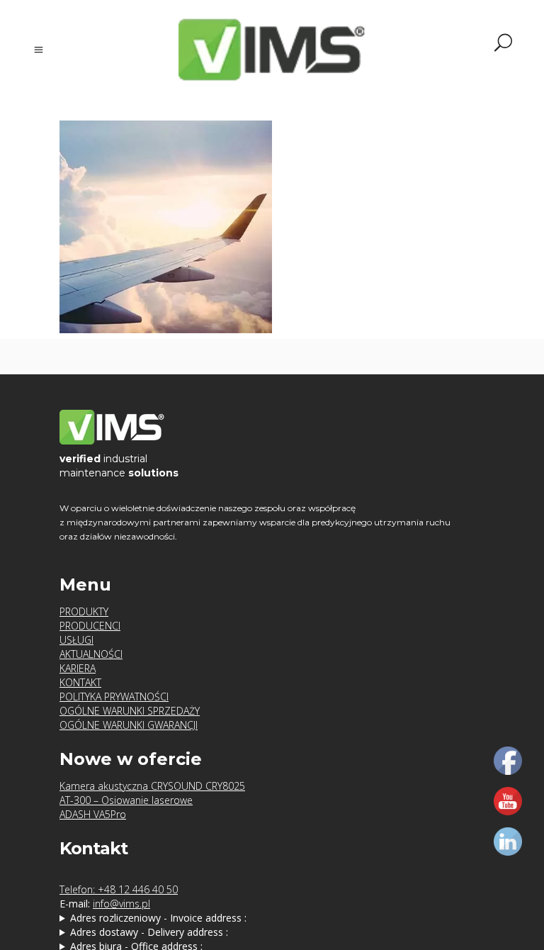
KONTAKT (80, 682)
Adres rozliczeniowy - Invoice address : (158, 917)
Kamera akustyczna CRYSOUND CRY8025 (152, 786)
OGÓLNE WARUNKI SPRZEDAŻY (130, 710)
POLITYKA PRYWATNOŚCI (114, 696)
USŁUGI (77, 640)
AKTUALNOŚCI (91, 654)
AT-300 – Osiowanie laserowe (126, 800)
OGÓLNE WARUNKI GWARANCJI (129, 725)
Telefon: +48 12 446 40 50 (119, 889)
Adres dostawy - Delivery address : (149, 932)
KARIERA (78, 668)
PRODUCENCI (90, 625)
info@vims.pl (121, 903)
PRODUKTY (84, 611)
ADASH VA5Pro (93, 814)
